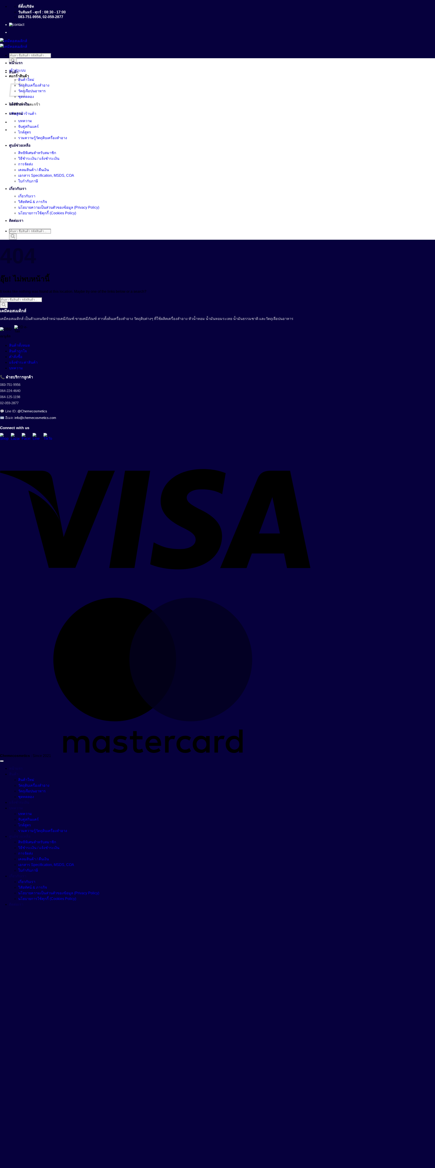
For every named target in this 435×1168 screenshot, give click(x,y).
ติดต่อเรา (16, 220)
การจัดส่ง (25, 164)
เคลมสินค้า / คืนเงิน (33, 170)
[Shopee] (4, 437)
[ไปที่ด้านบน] (2, 761)
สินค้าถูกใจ (18, 351)
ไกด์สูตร (24, 132)
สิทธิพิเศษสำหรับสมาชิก (37, 153)
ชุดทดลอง (26, 97)
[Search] (13, 237)
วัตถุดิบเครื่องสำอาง (33, 85)
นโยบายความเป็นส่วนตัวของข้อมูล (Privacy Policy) (58, 207)
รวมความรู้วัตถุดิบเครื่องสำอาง (42, 138)
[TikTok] (48, 437)
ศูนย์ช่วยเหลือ (20, 145)
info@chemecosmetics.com (35, 418)
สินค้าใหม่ (26, 80)
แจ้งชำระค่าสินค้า (23, 362)
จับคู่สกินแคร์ (28, 126)
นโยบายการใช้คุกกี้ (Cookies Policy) (47, 213)
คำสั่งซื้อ (15, 357)
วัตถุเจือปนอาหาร (32, 91)
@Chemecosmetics (32, 411)
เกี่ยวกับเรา (17, 189)
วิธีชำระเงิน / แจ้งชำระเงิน (38, 158)
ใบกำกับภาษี (28, 181)
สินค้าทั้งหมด (19, 345)
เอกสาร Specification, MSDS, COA (46, 175)
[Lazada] (15, 437)
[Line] (37, 437)
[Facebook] (26, 437)
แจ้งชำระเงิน (19, 104)
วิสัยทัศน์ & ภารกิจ (32, 202)
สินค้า (13, 72)
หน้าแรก (16, 63)
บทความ (16, 113)
